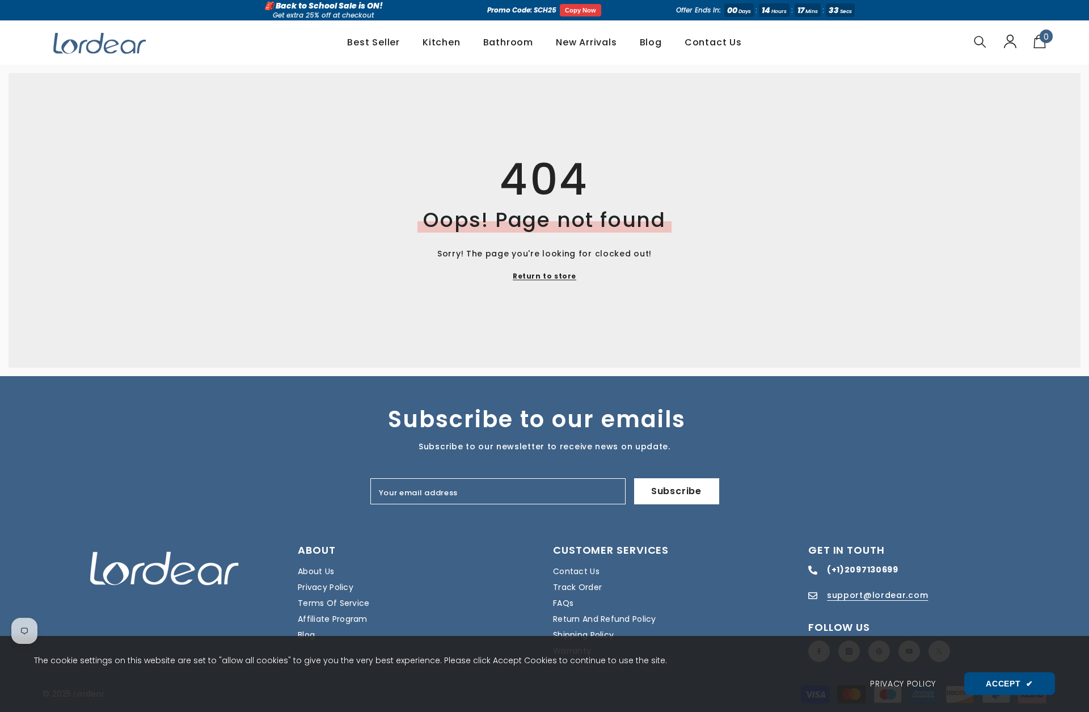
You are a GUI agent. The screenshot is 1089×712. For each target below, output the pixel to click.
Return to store (544, 276)
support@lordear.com (877, 595)
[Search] (980, 41)
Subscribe (676, 491)
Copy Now (580, 10)
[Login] (1010, 41)
